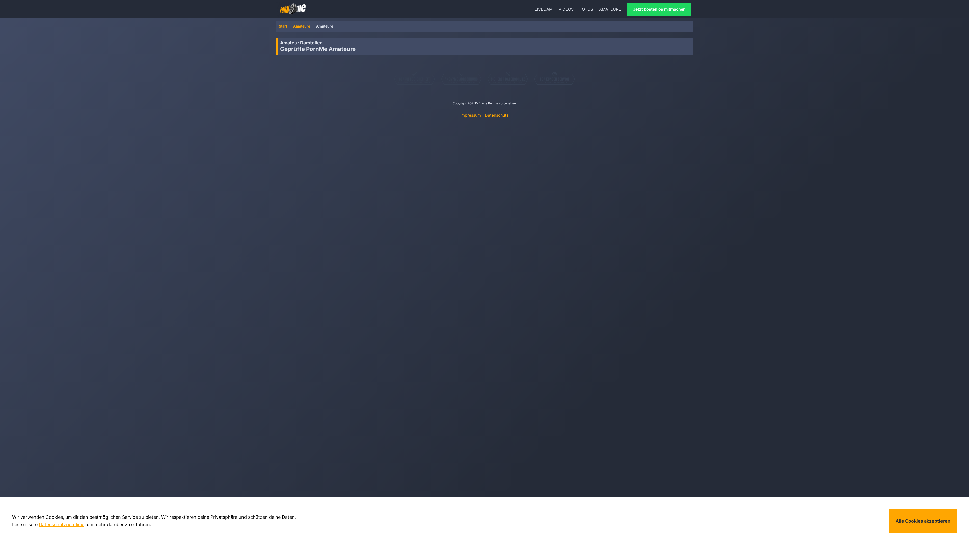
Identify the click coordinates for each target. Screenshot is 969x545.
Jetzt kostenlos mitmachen (659, 9)
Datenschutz (497, 115)
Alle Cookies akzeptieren (923, 521)
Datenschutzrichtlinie (61, 524)
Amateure (301, 26)
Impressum (470, 115)
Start (283, 26)
